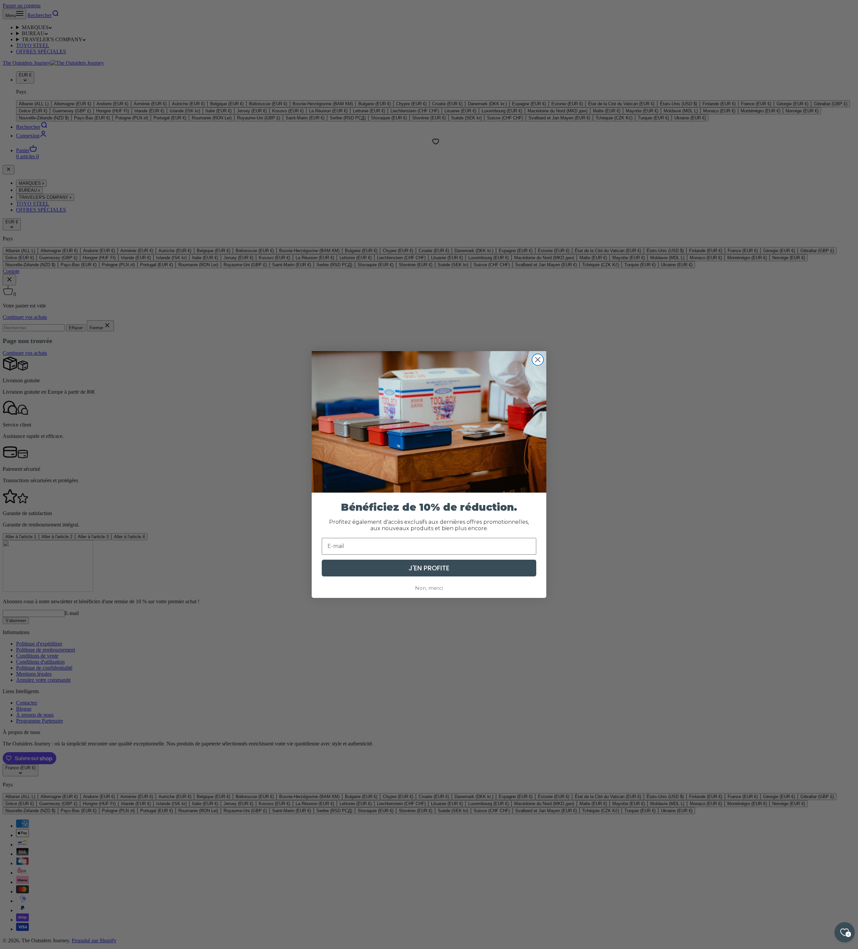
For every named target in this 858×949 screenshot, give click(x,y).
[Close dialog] (538, 360)
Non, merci (429, 588)
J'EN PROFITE (429, 568)
